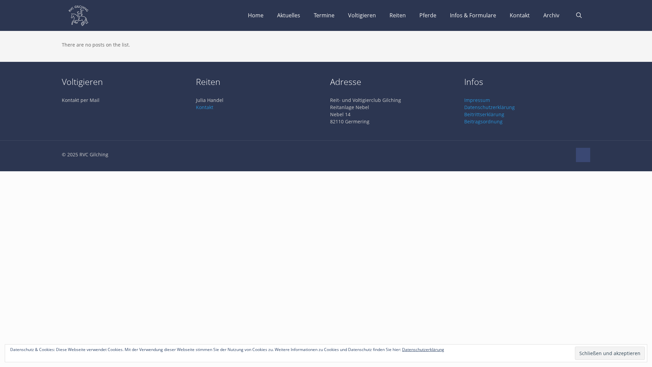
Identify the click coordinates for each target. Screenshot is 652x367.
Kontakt (204, 107)
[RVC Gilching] (78, 15)
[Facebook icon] (566, 154)
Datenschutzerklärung (489, 107)
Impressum (477, 100)
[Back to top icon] (583, 155)
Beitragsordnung (483, 121)
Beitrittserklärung (484, 114)
